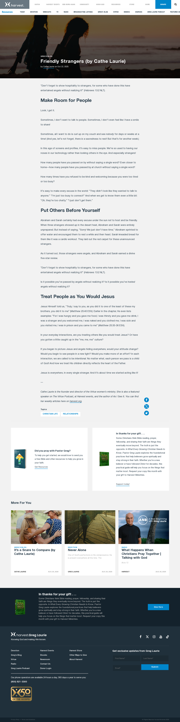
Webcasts (47, 12)
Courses (138, 12)
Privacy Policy (15, 719)
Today (22, 12)
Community (84, 4)
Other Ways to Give (78, 655)
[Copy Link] (146, 413)
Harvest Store (75, 651)
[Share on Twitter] (156, 406)
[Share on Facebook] (156, 400)
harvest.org (76, 401)
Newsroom (45, 659)
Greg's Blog (46, 56)
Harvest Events (53, 4)
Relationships (70, 414)
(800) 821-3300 (19, 682)
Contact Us (45, 664)
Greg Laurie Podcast (156, 12)
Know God (100, 4)
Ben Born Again (68, 4)
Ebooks (127, 12)
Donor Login (45, 668)
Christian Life (50, 414)
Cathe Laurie (48, 67)
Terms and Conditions (28, 719)
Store (131, 4)
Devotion (34, 12)
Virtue (116, 12)
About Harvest (75, 659)
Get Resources (41, 467)
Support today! (123, 484)
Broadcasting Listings (83, 12)
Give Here (158, 607)
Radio (66, 12)
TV (58, 12)
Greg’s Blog (103, 12)
